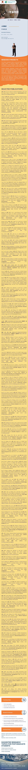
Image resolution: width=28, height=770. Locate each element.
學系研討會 (9, 764)
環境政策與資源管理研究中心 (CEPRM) (13, 762)
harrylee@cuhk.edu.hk (7, 38)
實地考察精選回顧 (16, 764)
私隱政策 (14, 765)
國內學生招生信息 (4, 765)
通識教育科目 (3, 764)
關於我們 (3, 762)
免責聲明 (19, 765)
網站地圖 (23, 765)
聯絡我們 (10, 765)
